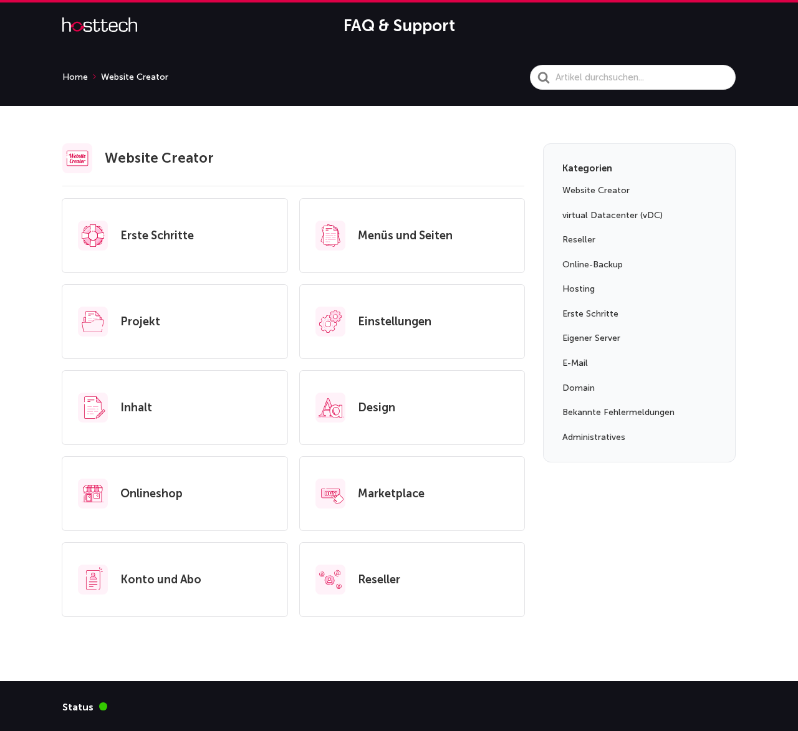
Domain (578, 388)
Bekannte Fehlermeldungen (618, 412)
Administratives (593, 437)
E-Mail (575, 363)
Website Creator (596, 190)
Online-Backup (592, 264)
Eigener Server (591, 338)
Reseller (578, 239)
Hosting (578, 289)
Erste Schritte (590, 313)
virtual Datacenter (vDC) (612, 215)
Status (84, 706)
